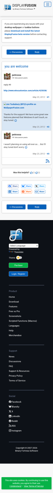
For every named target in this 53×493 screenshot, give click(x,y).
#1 (48, 97)
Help (11, 330)
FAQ (11, 366)
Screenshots (15, 316)
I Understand (15, 486)
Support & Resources (19, 371)
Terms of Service (17, 380)
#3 (48, 154)
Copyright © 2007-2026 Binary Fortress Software (26, 449)
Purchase (18, 265)
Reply (37, 52)
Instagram (16, 430)
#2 (48, 127)
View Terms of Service (34, 486)
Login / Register (18, 274)
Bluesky (15, 406)
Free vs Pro (14, 311)
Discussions (15, 361)
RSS (14, 426)
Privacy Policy (16, 376)
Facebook (16, 402)
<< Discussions (16, 52)
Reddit (15, 421)
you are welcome (16, 66)
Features (13, 306)
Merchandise (15, 335)
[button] (19, 7)
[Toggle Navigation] (47, 4)
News (11, 356)
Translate (18, 252)
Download (14, 301)
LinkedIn (16, 416)
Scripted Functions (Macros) (23, 321)
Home (12, 297)
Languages (14, 325)
